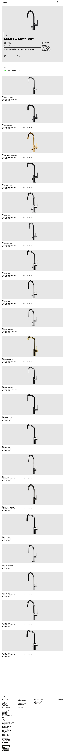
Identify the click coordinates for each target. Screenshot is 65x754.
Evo (9, 70)
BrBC (12, 99)
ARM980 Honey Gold (7, 359)
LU (6, 99)
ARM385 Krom (6, 301)
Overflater (20, 707)
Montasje (44, 45)
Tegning (44, 44)
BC (17, 127)
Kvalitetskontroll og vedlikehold (7, 724)
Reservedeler (45, 52)
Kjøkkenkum (21, 702)
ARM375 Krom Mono (7, 565)
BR (9, 99)
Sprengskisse (45, 46)
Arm (5, 70)
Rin (19, 70)
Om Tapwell (5, 721)
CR (3, 99)
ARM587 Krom (6, 653)
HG (20, 127)
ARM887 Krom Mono (7, 97)
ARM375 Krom (6, 593)
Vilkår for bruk (5, 733)
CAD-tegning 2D (46, 48)
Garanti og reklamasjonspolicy (7, 729)
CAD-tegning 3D (46, 49)
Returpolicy (5, 731)
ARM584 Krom (6, 273)
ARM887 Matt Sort (7, 125)
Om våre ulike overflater (8, 722)
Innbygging (21, 704)
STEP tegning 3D (46, 50)
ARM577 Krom (6, 537)
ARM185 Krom (5, 477)
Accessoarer (21, 706)
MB (6, 127)
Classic (14, 70)
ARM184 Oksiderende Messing (9, 155)
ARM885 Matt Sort (7, 243)
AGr (35, 509)
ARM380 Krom (6, 623)
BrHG (28, 127)
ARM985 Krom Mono (7, 387)
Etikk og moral (6, 734)
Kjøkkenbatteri (14, 5)
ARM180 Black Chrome (8, 507)
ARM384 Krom (6, 215)
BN (16, 99)
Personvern (5, 727)
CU (12, 127)
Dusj (19, 699)
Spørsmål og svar (6, 726)
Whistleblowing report (6, 718)
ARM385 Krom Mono (7, 329)
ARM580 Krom (6, 447)
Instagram (60, 699)
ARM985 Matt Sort (7, 417)
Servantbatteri (22, 703)
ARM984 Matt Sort (7, 185)
